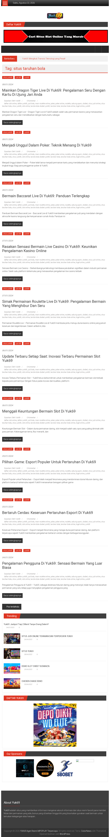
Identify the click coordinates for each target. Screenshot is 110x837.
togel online (80, 106)
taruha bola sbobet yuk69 (40, 106)
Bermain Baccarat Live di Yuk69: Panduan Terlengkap (46, 196)
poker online (59, 104)
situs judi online (94, 104)
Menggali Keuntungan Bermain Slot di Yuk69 (39, 411)
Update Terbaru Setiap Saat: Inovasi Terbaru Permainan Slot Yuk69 (51, 358)
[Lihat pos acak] (105, 49)
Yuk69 (6, 810)
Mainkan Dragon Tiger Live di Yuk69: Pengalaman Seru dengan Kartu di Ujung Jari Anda (53, 92)
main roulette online (42, 104)
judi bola (31, 104)
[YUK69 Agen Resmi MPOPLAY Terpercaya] (5, 49)
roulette (68, 104)
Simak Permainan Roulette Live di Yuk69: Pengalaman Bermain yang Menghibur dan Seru (54, 303)
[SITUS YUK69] (12, 653)
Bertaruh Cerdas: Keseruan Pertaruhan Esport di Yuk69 (47, 512)
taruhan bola (55, 106)
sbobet (85, 104)
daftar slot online (10, 104)
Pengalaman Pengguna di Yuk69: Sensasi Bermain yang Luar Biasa (52, 565)
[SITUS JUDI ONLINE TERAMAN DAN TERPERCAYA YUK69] (12, 638)
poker (53, 104)
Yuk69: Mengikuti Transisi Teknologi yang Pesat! (43, 58)
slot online (26, 106)
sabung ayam (76, 104)
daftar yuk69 (22, 104)
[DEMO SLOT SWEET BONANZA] (12, 668)
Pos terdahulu (13, 607)
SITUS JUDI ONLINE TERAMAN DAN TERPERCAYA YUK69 (47, 636)
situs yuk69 (7, 77)
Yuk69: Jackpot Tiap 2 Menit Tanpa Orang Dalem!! (26, 624)
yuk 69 (18, 77)
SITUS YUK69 (28, 651)
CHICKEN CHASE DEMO (32, 681)
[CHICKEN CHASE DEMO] (12, 683)
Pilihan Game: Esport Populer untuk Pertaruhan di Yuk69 (49, 462)
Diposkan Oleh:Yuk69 (12, 101)
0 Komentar (31, 101)
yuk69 (26, 77)
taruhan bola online (68, 106)
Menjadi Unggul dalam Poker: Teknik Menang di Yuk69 (47, 145)
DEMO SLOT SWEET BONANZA (36, 666)
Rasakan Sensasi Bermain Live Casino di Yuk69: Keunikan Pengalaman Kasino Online (49, 248)
